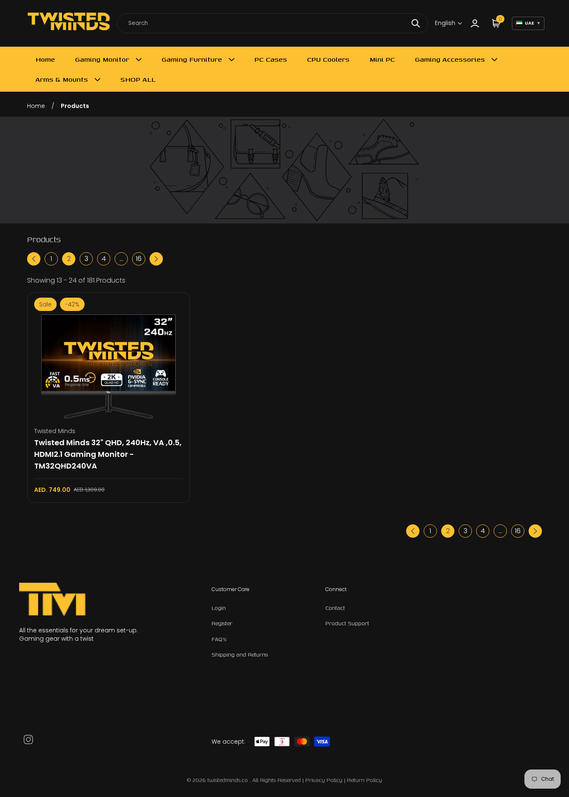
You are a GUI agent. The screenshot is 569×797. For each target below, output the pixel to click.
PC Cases (271, 59)
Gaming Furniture (192, 59)
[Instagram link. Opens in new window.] (28, 739)
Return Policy (364, 780)
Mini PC (382, 59)
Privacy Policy (323, 780)
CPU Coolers (328, 59)
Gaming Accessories (450, 59)
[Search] (415, 23)
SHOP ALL (137, 79)
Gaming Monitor (102, 59)
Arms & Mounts (61, 79)
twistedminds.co (228, 780)
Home (45, 59)
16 (139, 258)
